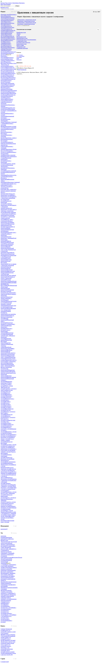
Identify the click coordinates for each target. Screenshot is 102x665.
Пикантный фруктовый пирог (6, 341)
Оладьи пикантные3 (5, 369)
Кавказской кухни (21, 44)
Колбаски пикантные (6, 350)
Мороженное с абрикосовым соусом (7, 464)
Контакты (22, 3)
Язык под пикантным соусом (8, 199)
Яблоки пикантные (4, 319)
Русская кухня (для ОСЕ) (23, 42)
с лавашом (12, 573)
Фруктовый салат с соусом (7, 521)
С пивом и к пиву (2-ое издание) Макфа (8, 633)
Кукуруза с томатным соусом (7, 468)
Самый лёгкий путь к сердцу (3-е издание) (7, 645)
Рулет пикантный (5, 352)
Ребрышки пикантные (6, 382)
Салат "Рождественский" (6, 541)
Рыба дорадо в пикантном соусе (8, 353)
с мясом (4, 589)
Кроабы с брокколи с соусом (8, 485)
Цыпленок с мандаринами (8, 38)
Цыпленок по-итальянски (6, 29)
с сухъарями (4, 564)
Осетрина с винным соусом (6, 433)
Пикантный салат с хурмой (7, 356)
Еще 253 (9, 54)
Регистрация (7, 4)
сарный (14, 587)
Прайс (18, 58)
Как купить (8, 3)
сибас (8, 597)
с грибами (6, 598)
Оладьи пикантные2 (8, 355)
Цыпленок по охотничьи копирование (6, 103)
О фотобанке (15, 3)
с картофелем (11, 584)
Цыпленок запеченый (6, 16)
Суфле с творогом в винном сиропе (8, 190)
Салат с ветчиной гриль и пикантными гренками (6, 330)
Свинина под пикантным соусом (6, 208)
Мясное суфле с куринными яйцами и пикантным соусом (7, 221)
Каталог (3, 3)
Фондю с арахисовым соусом (8, 471)
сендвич (8, 590)
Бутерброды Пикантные (7, 253)
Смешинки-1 (8, 640)
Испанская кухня (21, 36)
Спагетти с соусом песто (7, 504)
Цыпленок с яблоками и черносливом (7, 178)
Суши (18, 35)
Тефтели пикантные (6, 241)
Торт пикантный (6, 269)
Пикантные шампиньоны (7, 224)
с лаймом (10, 549)
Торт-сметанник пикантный (7, 244)
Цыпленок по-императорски (8, 72)
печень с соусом (5, 619)
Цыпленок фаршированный (6, 89)
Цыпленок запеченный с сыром (5, 121)
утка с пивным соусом (6, 505)
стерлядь (16, 557)
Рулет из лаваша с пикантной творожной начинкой (8, 265)
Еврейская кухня (21, 32)
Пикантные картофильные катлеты (7, 231)
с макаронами (9, 544)
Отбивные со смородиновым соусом (8, 509)
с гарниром (4, 562)
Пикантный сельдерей (6, 257)
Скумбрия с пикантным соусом (6, 204)
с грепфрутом (7, 566)
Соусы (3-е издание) (5, 631)
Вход (2, 4)
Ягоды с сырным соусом (8, 472)
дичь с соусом (5, 618)
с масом (3, 581)
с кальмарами (7, 575)
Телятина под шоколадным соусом (6, 496)
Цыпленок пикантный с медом (6, 159)
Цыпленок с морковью (5, 88)
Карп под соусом (5, 393)
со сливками (6, 552)
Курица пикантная (5, 289)
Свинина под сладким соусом (8, 446)
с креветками (10, 579)
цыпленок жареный (6, 538)
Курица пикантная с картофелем (6, 327)
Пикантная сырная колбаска (8, 370)
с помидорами (8, 594)
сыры (9, 560)
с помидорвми (5, 556)
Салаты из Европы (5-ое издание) (8, 635)
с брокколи (12, 594)
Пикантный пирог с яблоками (7, 365)
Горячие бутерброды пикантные (6, 313)
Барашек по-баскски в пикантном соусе (7, 317)
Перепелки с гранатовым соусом (6, 456)
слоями (14, 567)
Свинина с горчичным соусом (6, 484)
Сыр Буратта (4, 188)
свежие (8, 583)
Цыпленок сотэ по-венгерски (8, 108)
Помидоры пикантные (5, 274)
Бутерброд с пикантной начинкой (6, 235)
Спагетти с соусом (5, 419)
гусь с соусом (5, 612)
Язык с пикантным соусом (8, 195)
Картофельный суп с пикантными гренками (8, 310)
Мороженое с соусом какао (8, 474)
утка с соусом (9, 607)
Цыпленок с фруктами (6, 62)
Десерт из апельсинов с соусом (8, 490)
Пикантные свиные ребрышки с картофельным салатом (7, 299)
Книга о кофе (20, 45)
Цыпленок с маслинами (6, 51)
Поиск (17, 6)
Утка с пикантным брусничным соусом (8, 215)
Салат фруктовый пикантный (6, 262)
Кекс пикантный (7, 223)
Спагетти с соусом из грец (8, 469)
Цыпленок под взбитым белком (7, 142)
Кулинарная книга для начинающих (26, 39)
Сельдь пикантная (6, 259)
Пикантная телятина (6, 343)
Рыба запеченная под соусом (7, 460)
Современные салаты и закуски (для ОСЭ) (8, 654)
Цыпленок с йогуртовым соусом (7, 141)
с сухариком (10, 553)
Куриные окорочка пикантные (8, 372)
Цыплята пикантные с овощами (7, 237)
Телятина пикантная (7, 246)
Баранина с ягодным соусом (8, 435)
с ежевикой (9, 571)
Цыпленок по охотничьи (5, 65)
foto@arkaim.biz (22, 69)
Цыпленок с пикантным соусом (6, 162)
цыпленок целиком (4, 536)
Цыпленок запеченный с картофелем (7, 166)
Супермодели (5, 661)
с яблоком (7, 547)
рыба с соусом (5, 605)
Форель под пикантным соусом (6, 202)
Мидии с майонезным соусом (8, 448)
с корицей (9, 569)
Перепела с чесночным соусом (7, 478)
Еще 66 (8, 563)
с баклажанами (7, 572)
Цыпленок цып (5, 14)
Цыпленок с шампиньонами (8, 92)
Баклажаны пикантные (7, 363)
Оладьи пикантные (6, 267)
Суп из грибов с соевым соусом (7, 440)
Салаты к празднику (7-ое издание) (6, 647)
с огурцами (6, 559)
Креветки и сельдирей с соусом (6, 428)
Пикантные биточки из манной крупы (7, 291)
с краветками (12, 564)
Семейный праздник (22, 48)
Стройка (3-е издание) (6, 638)
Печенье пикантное (6, 376)
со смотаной (8, 592)
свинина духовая (6, 601)
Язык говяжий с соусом (8, 451)
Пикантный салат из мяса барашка (7, 249)
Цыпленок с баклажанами (7, 76)
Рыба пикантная (5, 228)
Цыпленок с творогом (6, 98)
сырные (9, 587)
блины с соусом (5, 604)
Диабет (18, 34)
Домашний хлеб (21, 46)
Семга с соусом (5, 400)
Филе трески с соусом (8, 438)
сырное (10, 577)
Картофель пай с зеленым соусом (8, 517)
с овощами (4, 586)
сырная (11, 557)
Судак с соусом (5, 422)
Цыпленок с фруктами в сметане (6, 133)
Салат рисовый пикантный (7, 226)
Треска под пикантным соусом (8, 194)
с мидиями (11, 576)
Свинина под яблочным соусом (6, 458)
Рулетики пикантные (7, 270)
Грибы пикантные (6, 247)
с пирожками (6, 561)
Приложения (20, 56)
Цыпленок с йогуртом (6, 35)
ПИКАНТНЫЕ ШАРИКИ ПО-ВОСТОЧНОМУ (8, 284)
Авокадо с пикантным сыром (8, 197)
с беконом (9, 554)
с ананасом (10, 546)
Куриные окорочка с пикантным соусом (8, 213)
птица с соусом (5, 611)
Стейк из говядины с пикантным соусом (8, 211)
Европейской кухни (22, 38)
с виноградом (6, 548)
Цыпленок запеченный (5, 82)
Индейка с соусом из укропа (8, 488)
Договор (20, 55)
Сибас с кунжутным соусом (8, 449)
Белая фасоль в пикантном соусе (8, 367)
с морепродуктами (5, 551)
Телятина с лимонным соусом (8, 479)
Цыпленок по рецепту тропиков (8, 109)
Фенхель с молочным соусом (8, 436)
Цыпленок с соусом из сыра (7, 151)
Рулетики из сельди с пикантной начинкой (8, 278)
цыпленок (4, 529)
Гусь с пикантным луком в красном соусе (8, 218)
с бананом (10, 566)
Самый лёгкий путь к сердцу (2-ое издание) (8, 642)
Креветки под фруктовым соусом (7, 443)
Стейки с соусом (4, 413)
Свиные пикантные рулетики (7, 280)
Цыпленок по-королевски (7, 36)
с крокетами (9, 596)
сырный (9, 559)
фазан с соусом (9, 614)
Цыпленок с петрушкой (4, 56)
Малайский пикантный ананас (6, 347)
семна (10, 567)
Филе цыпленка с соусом (8, 486)
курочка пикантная (7, 307)
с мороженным (10, 570)
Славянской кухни (22, 41)
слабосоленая (9, 581)
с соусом (9, 599)
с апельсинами (8, 576)
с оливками (6, 584)
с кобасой (10, 574)
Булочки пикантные (6, 260)
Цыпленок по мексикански (6, 46)
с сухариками (10, 593)
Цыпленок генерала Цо (7, 59)
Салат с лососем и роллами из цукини (7, 186)
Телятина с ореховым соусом (8, 507)
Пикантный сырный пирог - (7, 335)
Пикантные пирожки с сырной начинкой (6, 304)
